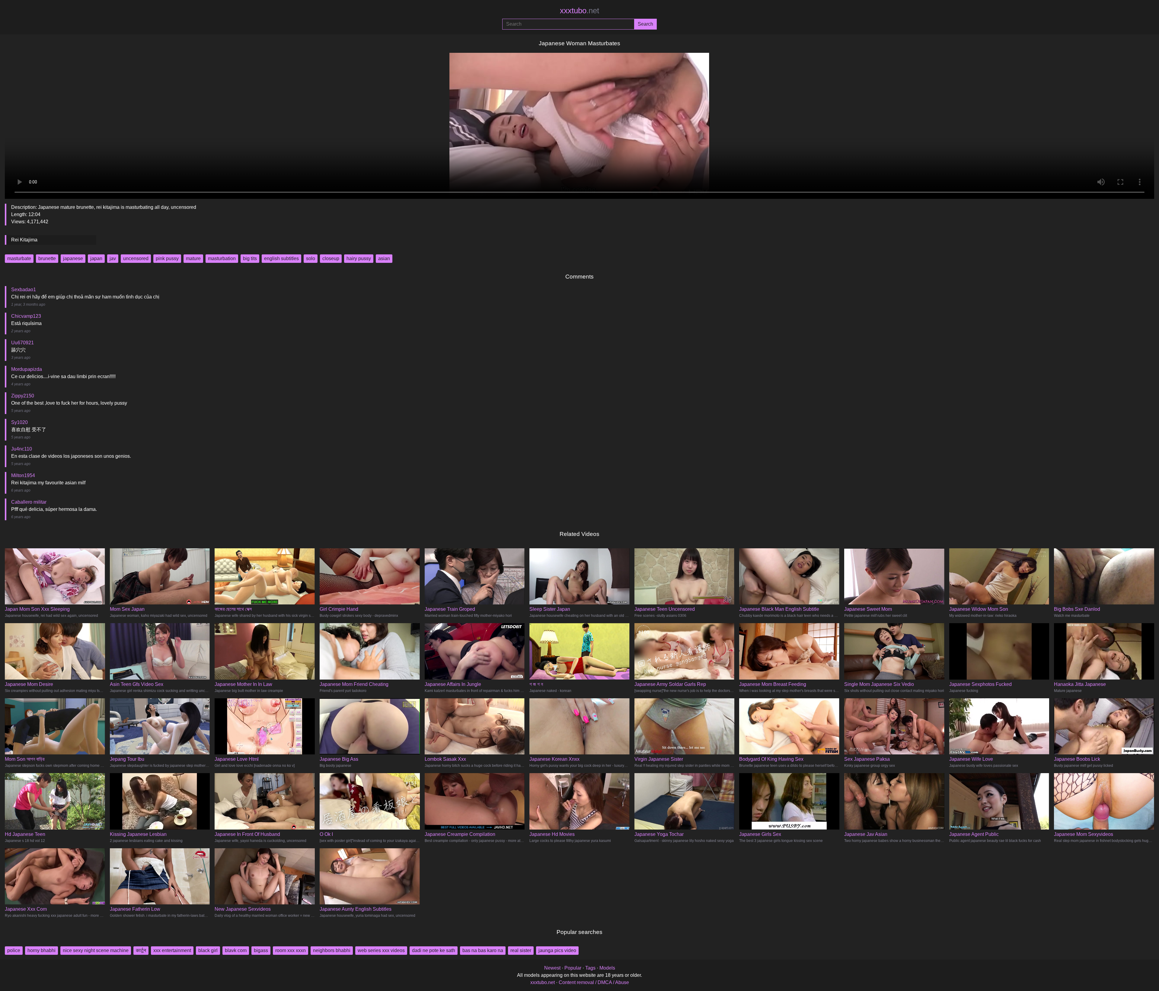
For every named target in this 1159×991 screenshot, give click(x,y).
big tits (250, 258)
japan (96, 258)
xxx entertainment (172, 950)
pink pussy (167, 258)
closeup (330, 258)
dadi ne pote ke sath (433, 950)
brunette (47, 258)
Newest (552, 967)
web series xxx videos (381, 950)
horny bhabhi (41, 950)
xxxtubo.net (542, 982)
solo (310, 258)
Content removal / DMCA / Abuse (594, 982)
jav (113, 258)
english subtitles (281, 258)
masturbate (19, 258)
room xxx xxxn (290, 950)
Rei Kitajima (24, 239)
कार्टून (141, 950)
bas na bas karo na (482, 950)
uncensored (135, 258)
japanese (73, 258)
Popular (572, 967)
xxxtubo (579, 10)
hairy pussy (358, 258)
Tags (590, 967)
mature (193, 258)
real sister (520, 950)
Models (607, 967)
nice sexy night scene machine (96, 950)
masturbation (222, 258)
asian (384, 258)
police (13, 950)
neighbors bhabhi (331, 950)
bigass (261, 950)
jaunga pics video (557, 950)
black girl (208, 950)
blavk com (236, 950)
